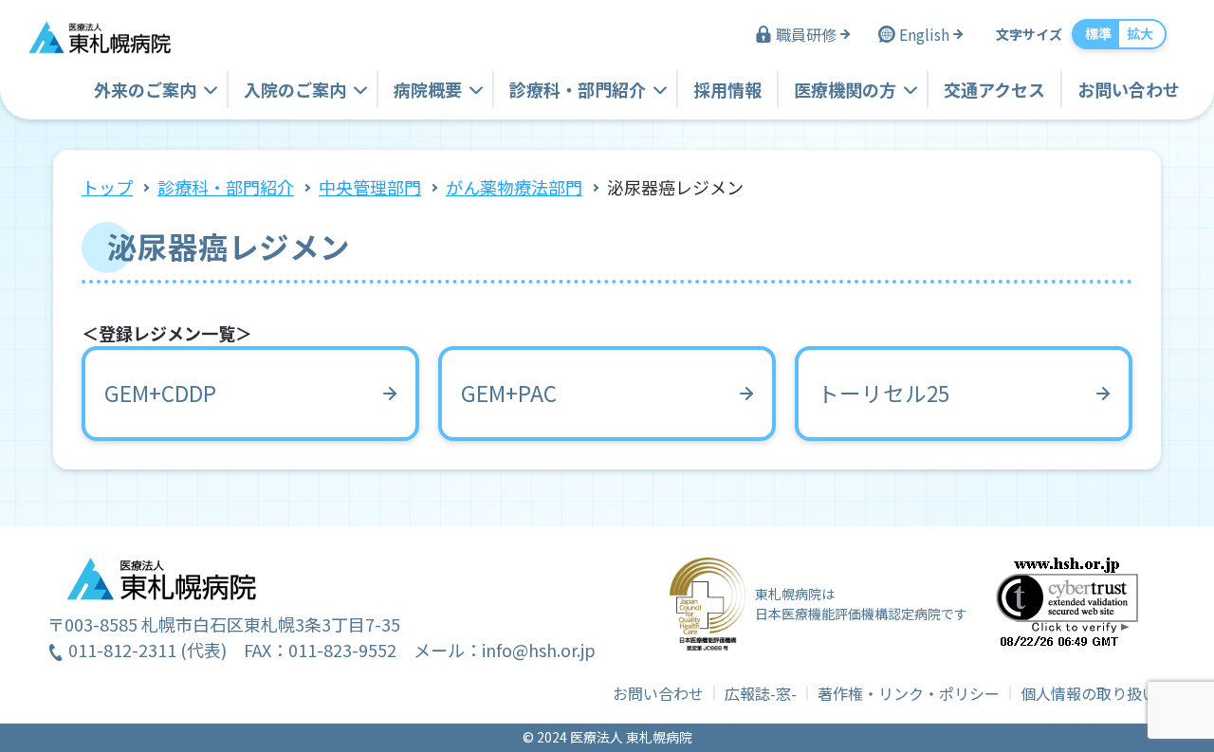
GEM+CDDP (160, 392)
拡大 (1140, 33)
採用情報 (727, 89)
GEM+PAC (509, 392)
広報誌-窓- (761, 693)
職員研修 (806, 34)
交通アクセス (994, 89)
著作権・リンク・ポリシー (909, 693)
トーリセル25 (883, 392)
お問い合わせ (1128, 89)
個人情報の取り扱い (1089, 693)
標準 (1098, 33)
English (924, 34)
